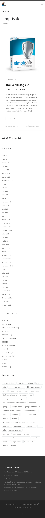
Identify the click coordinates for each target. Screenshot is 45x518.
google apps (17, 407)
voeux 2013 (29, 442)
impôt (24, 414)
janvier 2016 (6, 177)
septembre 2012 (7, 266)
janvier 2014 (6, 220)
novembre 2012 (7, 259)
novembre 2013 (7, 223)
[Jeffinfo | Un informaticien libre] (4, 3)
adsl (4, 387)
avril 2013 (5, 241)
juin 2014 (5, 209)
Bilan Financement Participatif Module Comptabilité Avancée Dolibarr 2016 (20, 489)
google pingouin (31, 410)
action (39, 383)
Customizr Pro (26, 507)
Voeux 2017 (7, 479)
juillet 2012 (5, 273)
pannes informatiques (12, 434)
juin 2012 (5, 277)
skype (26, 434)
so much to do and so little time (16, 438)
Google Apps (7, 345)
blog (4, 321)
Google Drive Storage (12, 410)
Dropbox (5, 335)
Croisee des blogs (10, 328)
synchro (35, 438)
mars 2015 (5, 195)
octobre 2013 (6, 227)
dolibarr (6, 331)
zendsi (5, 367)
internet (32, 414)
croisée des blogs (31, 391)
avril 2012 (5, 284)
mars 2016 (5, 170)
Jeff (3, 349)
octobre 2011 (6, 305)
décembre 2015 (7, 181)
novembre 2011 (7, 301)
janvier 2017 (6, 163)
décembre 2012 (7, 255)
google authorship (32, 407)
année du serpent (16, 387)
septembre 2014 (7, 202)
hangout (15, 414)
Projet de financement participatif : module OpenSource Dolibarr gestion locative (22, 483)
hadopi (6, 414)
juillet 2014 (5, 205)
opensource (19, 426)
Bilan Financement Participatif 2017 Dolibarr (18, 472)
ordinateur (31, 426)
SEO (3, 360)
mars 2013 (5, 245)
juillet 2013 (5, 234)
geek (4, 342)
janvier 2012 (6, 294)
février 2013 (6, 248)
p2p (4, 430)
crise (19, 391)
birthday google (33, 387)
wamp (5, 446)
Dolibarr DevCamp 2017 (11, 475)
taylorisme (17, 442)
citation (5, 324)
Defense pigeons (10, 395)
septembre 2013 (7, 230)
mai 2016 (5, 166)
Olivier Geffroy (13, 126)
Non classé (7, 356)
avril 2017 (5, 159)
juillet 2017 (5, 156)
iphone (6, 418)
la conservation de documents (15, 422)
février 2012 (6, 291)
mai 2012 (5, 280)
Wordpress (7, 363)
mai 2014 (5, 213)
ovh (40, 426)
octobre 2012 (6, 262)
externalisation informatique (14, 403)
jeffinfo (14, 418)
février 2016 (6, 173)
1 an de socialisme (25, 383)
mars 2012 (5, 287)
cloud (12, 391)
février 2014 (6, 216)
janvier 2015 (6, 198)
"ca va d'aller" (9, 383)
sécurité (6, 442)
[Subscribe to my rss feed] (22, 513)
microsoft (7, 426)
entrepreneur (8, 338)
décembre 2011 (7, 298)
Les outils (6, 353)
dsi (31, 395)
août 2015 (5, 184)
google (6, 407)
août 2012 (5, 269)
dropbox (23, 395)
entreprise (21, 399)
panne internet (15, 430)
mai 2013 (5, 237)
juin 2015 (5, 188)
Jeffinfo (14, 504)
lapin (33, 422)
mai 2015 (5, 191)
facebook (33, 403)
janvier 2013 (6, 252)
